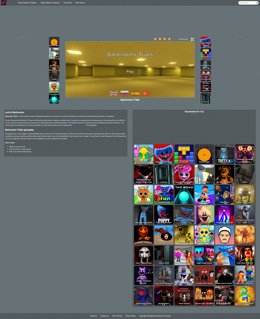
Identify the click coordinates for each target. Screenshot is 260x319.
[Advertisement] (130, 21)
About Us (93, 316)
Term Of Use (117, 316)
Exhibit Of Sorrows (79, 125)
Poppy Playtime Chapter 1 (27, 2)
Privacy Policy (130, 316)
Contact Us (104, 316)
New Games (80, 2)
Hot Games (67, 2)
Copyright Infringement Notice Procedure (155, 316)
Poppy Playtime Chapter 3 (50, 2)
